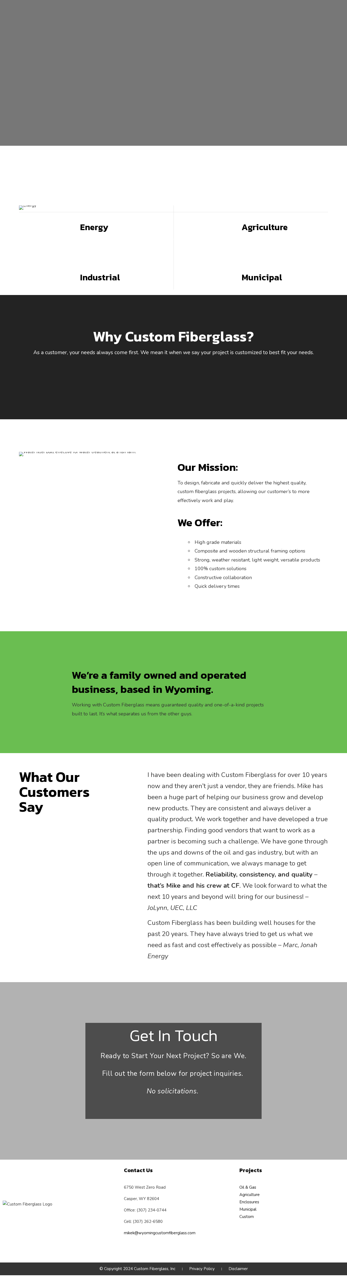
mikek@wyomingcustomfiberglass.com (159, 1233)
